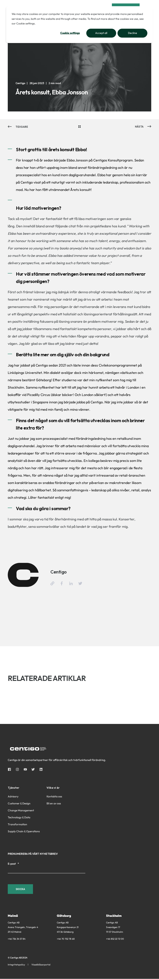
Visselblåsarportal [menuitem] (40, 964)
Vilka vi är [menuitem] (53, 787)
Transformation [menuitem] (17, 824)
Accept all (101, 33)
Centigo (20, 83)
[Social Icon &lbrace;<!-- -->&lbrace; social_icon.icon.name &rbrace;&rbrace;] (10, 769)
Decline (132, 33)
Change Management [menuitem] (21, 810)
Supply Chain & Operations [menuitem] (24, 831)
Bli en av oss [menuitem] (54, 803)
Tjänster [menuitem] (13, 787)
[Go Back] (79, 126)
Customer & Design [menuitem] (19, 803)
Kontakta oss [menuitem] (54, 796)
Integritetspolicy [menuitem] (16, 964)
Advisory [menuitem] (13, 796)
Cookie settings (70, 33)
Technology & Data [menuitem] (19, 817)
